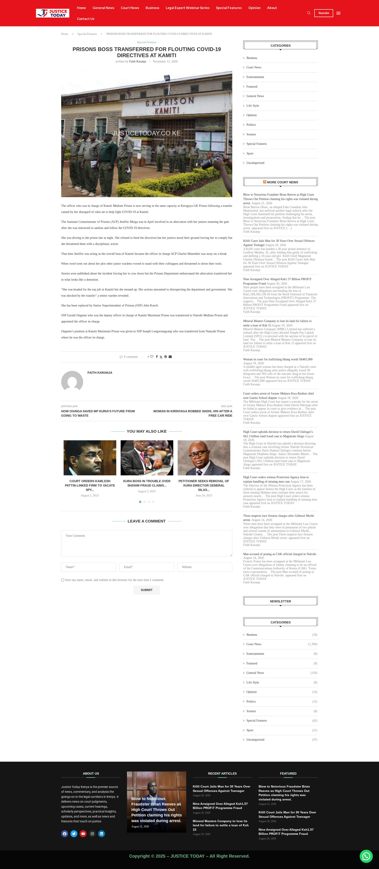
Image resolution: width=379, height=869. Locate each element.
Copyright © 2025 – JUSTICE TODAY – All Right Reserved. (189, 856)
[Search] (309, 13)
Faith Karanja (137, 61)
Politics (251, 124)
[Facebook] (64, 833)
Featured (252, 86)
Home (81, 8)
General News (103, 8)
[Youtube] (83, 833)
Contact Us (85, 19)
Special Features (229, 8)
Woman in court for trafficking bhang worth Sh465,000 (278, 359)
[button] (366, 856)
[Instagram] (92, 833)
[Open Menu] (338, 13)
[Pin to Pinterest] (165, 357)
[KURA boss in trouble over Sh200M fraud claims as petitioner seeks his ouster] (147, 457)
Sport (250, 153)
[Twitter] (73, 833)
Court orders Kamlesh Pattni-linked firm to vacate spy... (90, 485)
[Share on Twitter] (161, 357)
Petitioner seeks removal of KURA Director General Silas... (204, 485)
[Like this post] (151, 357)
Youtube (323, 13)
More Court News (282, 182)
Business (152, 8)
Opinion (254, 8)
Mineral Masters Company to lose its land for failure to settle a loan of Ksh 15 (221, 825)
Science (251, 134)
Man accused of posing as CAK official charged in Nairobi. (280, 554)
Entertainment (255, 77)
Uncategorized (255, 163)
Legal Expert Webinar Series (187, 8)
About (272, 8)
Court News (130, 8)
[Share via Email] (170, 357)
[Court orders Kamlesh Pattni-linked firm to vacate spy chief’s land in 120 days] (90, 457)
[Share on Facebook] (157, 357)
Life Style (253, 105)
